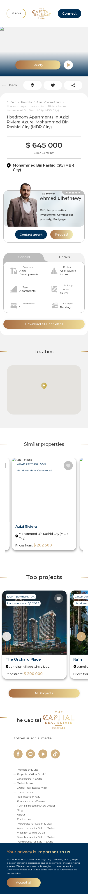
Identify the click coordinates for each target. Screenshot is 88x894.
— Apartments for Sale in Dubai (34, 828)
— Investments (23, 792)
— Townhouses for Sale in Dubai (34, 837)
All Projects (44, 693)
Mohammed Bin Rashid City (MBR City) (43, 167)
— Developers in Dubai (28, 778)
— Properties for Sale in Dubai (33, 823)
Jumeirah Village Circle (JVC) (30, 666)
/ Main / (14, 102)
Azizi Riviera (26, 526)
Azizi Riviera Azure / (51, 102)
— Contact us (22, 819)
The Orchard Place (23, 659)
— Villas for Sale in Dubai (30, 832)
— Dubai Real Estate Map (30, 787)
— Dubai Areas (23, 783)
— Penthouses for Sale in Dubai (34, 841)
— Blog (18, 810)
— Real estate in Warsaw (29, 801)
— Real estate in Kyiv (27, 796)
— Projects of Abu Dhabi (30, 774)
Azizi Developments (28, 272)
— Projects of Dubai (26, 769)
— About (19, 814)
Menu (16, 13)
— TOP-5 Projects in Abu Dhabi (34, 805)
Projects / (29, 102)
